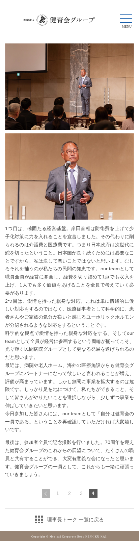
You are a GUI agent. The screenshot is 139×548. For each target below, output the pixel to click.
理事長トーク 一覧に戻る (75, 519)
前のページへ (46, 493)
